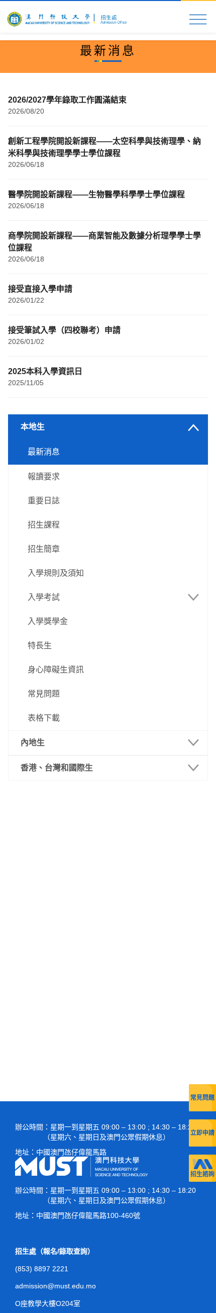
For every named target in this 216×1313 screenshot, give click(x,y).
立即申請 (202, 1132)
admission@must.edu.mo (55, 1286)
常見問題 (202, 1097)
